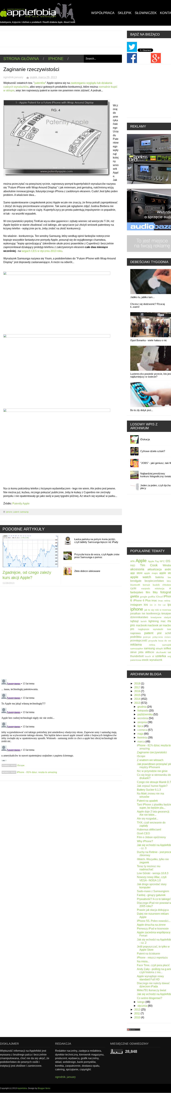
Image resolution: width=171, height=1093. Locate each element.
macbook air (154, 625)
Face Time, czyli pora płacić (153, 965)
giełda (134, 596)
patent (16, 512)
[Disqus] (61, 633)
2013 (137, 702)
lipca (140, 726)
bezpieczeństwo (154, 580)
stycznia (142, 1005)
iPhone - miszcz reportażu (152, 957)
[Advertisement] (61, 38)
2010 (137, 1017)
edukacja (159, 588)
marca (141, 741)
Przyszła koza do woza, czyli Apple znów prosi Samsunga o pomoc (96, 556)
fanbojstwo (136, 592)
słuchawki (161, 652)
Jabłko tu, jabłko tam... (142, 297)
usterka (160, 656)
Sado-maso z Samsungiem (153, 891)
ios (146, 604)
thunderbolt (137, 656)
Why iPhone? (145, 841)
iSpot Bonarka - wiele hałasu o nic (148, 340)
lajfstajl (134, 621)
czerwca (142, 729)
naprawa (135, 633)
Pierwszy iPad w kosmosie (153, 928)
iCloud (159, 596)
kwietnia (142, 737)
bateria (159, 577)
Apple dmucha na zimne (151, 924)
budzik (156, 584)
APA (132, 561)
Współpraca (102, 13)
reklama (136, 644)
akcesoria (137, 569)
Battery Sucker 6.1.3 (149, 789)
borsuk (146, 584)
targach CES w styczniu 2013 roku (42, 251)
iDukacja (145, 439)
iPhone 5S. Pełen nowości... (153, 920)
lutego (141, 1001)
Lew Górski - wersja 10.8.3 (152, 873)
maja (140, 733)
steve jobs (136, 652)
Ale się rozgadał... (147, 818)
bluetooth (135, 584)
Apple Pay (153, 561)
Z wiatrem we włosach (150, 760)
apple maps (151, 573)
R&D (132, 565)
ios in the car (158, 605)
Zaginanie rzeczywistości (152, 752)
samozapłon (136, 648)
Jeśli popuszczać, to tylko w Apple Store (153, 948)
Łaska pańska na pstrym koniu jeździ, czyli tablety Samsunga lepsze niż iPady (96, 540)
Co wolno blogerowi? (149, 998)
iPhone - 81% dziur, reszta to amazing (36, 772)
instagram (136, 604)
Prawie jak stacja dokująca (153, 909)
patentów (39, 83)
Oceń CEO (143, 833)
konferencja (153, 613)
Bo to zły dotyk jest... (141, 410)
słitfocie (149, 652)
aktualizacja (154, 569)
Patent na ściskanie (148, 953)
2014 (137, 698)
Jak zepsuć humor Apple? (152, 785)
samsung (24, 512)
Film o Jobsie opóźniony (151, 837)
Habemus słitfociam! (149, 829)
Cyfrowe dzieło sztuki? (152, 451)
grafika (151, 596)
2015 (137, 695)
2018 (137, 683)
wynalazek (155, 659)
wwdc (145, 659)
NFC (162, 561)
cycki (133, 588)
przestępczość (138, 640)
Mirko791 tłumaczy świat (151, 990)
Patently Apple (21, 503)
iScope (20, 765)
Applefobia (22, 1088)
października (145, 714)
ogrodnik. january (65, 1076)
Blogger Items (44, 1088)
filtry (155, 592)
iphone (55, 58)
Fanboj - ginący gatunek (151, 895)
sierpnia (142, 722)
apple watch (140, 577)
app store (136, 573)
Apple (141, 560)
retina (152, 644)
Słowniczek (146, 13)
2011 (137, 1013)
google (143, 596)
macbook (141, 625)
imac (154, 600)
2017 (137, 687)
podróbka (135, 636)
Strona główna (21, 58)
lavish (144, 621)
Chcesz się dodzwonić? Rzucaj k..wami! (147, 305)
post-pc (147, 637)
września (143, 718)
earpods (145, 588)
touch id (149, 656)
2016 (137, 691)
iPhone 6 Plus (142, 600)
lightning (153, 621)
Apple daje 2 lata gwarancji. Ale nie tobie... (153, 813)
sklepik (159, 648)
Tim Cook (149, 565)
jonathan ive (137, 613)
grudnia (142, 706)
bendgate (135, 580)
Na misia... (143, 961)
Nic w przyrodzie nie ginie (152, 771)
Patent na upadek (147, 800)
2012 (137, 1009)
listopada (143, 710)
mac (163, 621)
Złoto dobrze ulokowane (87, 571)
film (148, 592)
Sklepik (124, 13)
